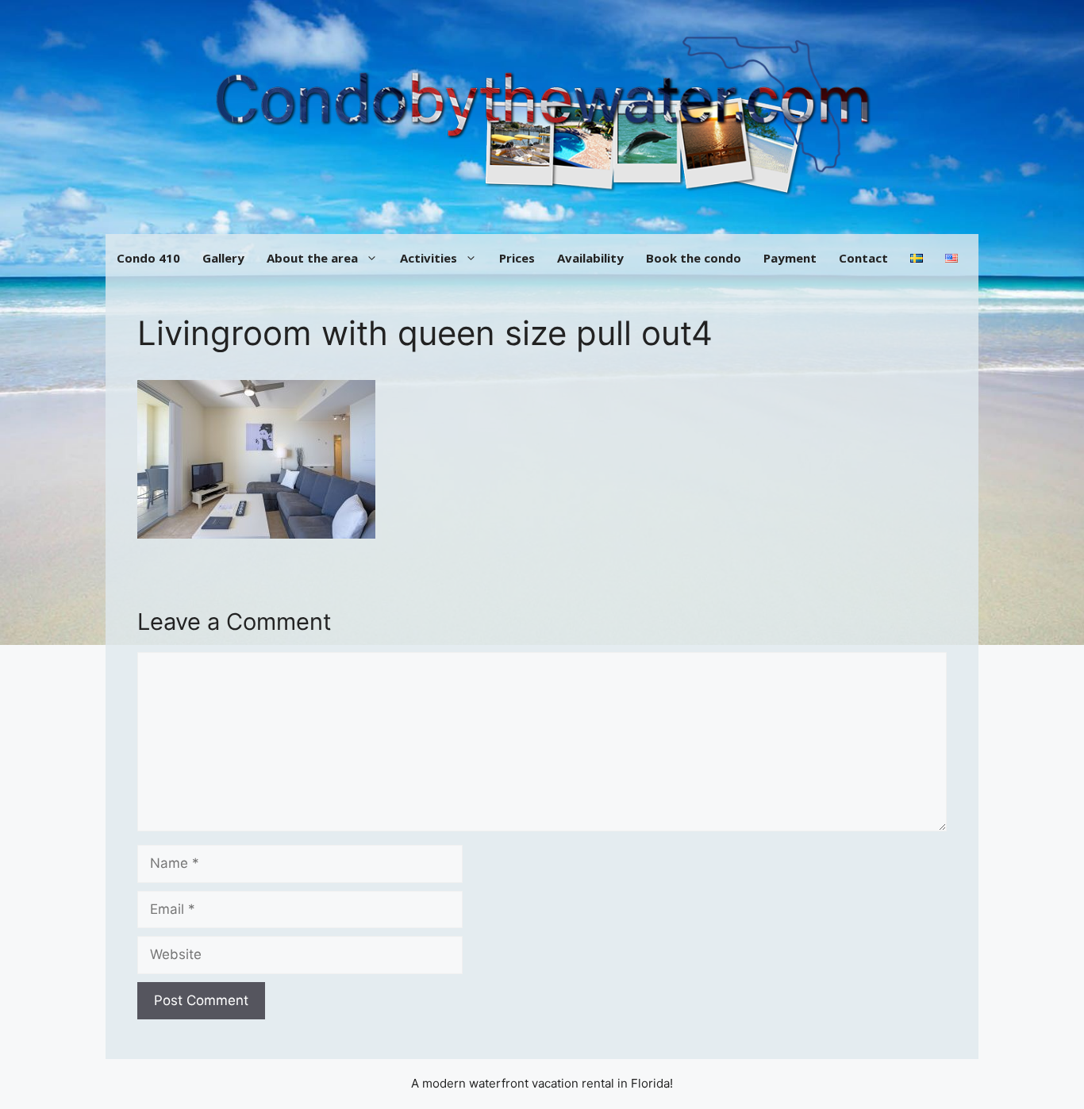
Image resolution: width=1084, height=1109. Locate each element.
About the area (312, 258)
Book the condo (693, 258)
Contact (863, 258)
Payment (790, 258)
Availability (590, 258)
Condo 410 (148, 258)
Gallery (223, 258)
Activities (428, 258)
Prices (517, 258)
